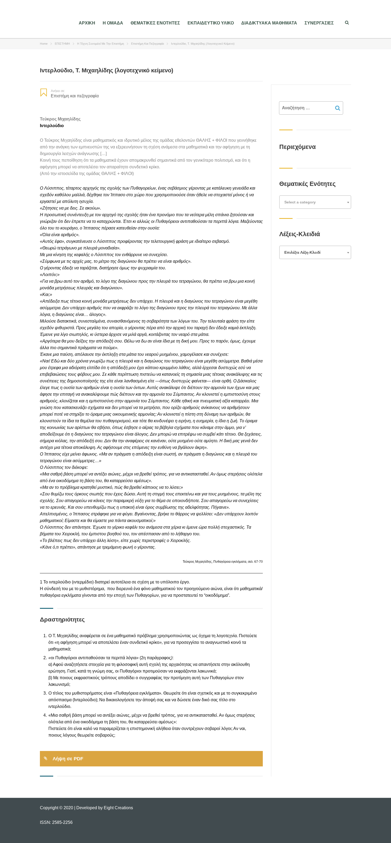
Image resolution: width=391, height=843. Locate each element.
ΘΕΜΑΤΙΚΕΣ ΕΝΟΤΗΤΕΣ (155, 23)
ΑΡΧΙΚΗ (87, 23)
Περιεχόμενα (297, 146)
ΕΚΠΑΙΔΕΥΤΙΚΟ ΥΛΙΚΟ (211, 23)
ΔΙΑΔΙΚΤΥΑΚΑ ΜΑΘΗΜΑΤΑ (269, 23)
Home (44, 43)
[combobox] (315, 202)
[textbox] (315, 202)
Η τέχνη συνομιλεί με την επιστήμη (100, 43)
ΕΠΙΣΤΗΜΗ (62, 43)
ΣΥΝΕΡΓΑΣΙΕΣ (319, 23)
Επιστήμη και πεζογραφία (147, 43)
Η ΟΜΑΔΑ (113, 23)
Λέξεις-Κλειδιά (299, 234)
